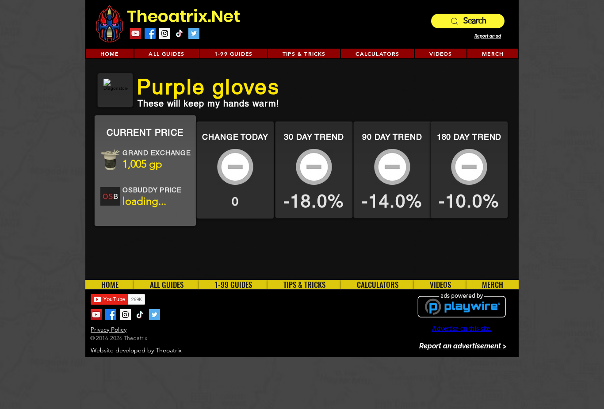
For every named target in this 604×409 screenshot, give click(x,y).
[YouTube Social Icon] (135, 33)
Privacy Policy (108, 329)
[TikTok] (179, 33)
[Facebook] (150, 33)
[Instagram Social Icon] (164, 33)
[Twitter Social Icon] (193, 33)
